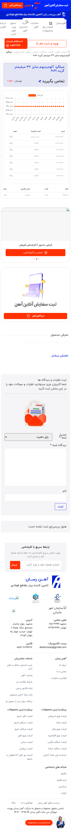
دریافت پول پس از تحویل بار (19, 701)
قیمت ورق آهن (25, 735)
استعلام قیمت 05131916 (14, 43)
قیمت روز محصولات (47, 28)
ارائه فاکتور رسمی (24, 688)
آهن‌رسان (61, 23)
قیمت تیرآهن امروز (23, 722)
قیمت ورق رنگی (59, 729)
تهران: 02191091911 (57, 627)
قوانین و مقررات (58, 678)
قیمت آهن (60, 52)
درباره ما (62, 665)
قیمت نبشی (26, 742)
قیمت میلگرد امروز (23, 729)
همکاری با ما (26, 803)
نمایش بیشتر (59, 356)
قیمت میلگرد (46, 52)
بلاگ (13, 803)
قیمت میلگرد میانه (57, 748)
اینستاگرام (61, 780)
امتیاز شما (62, 436)
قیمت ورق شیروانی (57, 716)
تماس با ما (61, 671)
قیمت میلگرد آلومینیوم (26, 52)
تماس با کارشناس (33, 252)
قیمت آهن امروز (24, 716)
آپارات (63, 793)
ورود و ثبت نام (49, 44)
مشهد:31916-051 (57, 624)
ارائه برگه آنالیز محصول (21, 694)
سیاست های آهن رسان (49, 803)
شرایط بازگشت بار (24, 681)
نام (64, 490)
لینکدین (62, 786)
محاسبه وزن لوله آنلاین (54, 755)
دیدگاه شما (58, 445)
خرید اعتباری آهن (23, 26)
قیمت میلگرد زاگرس (57, 742)
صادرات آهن (34, 25)
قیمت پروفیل (25, 748)
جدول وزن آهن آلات (13, 28)
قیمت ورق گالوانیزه (57, 735)
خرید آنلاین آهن (15, 5)
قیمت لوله (61, 722)
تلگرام (63, 773)
